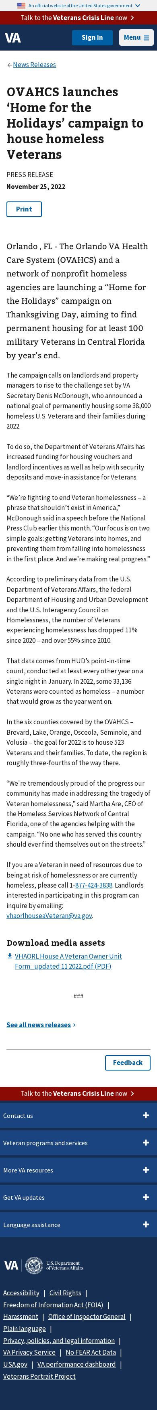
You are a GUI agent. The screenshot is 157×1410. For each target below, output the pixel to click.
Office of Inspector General (87, 1316)
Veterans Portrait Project (39, 1376)
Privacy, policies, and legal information (59, 1340)
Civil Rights (65, 1292)
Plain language (24, 1328)
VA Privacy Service (29, 1352)
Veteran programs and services (45, 1143)
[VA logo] (13, 38)
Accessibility (21, 1292)
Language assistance (31, 1225)
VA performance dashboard (76, 1364)
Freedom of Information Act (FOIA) (53, 1304)
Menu (132, 37)
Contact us (18, 1115)
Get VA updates (24, 1197)
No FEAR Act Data (91, 1352)
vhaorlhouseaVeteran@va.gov (49, 915)
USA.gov (15, 1364)
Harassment (20, 1316)
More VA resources (28, 1170)
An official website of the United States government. (81, 5)
